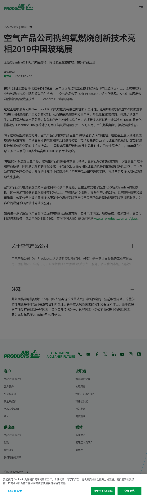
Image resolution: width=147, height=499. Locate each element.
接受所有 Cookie (103, 490)
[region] (73, 486)
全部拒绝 (129, 490)
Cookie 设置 (15, 490)
